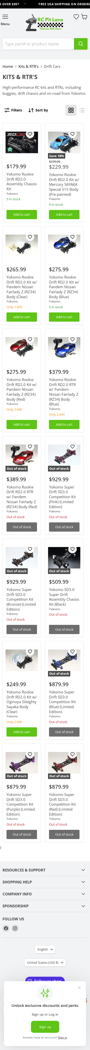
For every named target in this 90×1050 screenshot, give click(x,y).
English (43, 949)
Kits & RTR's (28, 66)
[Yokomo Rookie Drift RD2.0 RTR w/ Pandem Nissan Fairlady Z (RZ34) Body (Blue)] (64, 348)
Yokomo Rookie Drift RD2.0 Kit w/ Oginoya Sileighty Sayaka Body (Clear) (21, 701)
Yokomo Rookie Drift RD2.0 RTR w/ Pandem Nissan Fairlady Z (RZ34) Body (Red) (21, 496)
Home (7, 66)
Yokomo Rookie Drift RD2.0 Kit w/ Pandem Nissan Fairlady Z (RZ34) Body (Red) (21, 389)
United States (42, 962)
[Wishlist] (76, 17)
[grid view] (71, 110)
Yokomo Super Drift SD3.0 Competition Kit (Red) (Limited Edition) (62, 804)
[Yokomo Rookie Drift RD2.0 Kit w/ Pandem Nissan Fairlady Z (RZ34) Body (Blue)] (64, 245)
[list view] (82, 110)
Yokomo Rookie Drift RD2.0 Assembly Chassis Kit (21, 181)
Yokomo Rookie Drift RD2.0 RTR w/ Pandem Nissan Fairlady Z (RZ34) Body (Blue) (63, 391)
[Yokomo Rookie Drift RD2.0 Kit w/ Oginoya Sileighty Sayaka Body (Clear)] (22, 660)
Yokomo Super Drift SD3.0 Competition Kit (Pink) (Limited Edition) (62, 496)
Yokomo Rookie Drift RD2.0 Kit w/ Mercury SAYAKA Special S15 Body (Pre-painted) (64, 184)
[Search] (81, 44)
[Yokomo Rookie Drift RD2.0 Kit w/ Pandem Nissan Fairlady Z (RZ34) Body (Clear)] (22, 245)
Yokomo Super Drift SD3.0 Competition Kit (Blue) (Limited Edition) (62, 701)
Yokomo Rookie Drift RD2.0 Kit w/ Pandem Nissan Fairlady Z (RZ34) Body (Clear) (21, 287)
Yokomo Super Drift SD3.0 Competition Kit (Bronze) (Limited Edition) (21, 599)
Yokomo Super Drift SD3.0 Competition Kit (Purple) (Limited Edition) (20, 804)
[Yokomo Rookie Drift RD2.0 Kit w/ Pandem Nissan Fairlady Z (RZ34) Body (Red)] (22, 348)
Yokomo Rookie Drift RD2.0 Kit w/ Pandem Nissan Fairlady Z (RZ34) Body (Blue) (64, 287)
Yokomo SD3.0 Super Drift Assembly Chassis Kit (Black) (64, 597)
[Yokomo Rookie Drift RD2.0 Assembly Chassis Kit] (22, 142)
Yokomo (12, 193)
